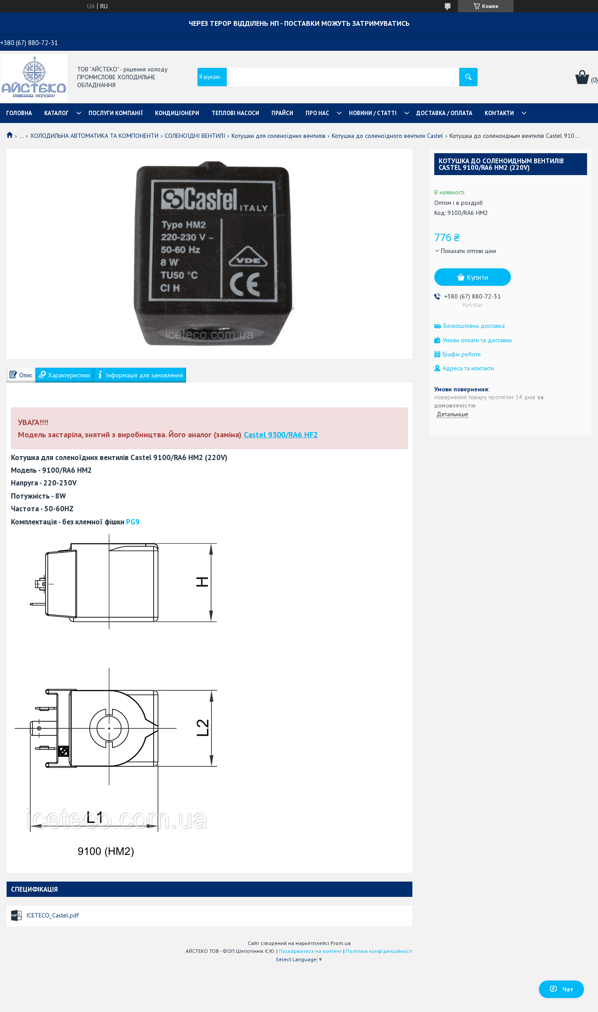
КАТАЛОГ (56, 113)
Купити (477, 277)
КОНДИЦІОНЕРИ (177, 113)
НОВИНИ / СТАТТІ (373, 113)
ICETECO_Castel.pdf (52, 915)
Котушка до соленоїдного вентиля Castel (387, 136)
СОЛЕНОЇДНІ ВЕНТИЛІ (195, 136)
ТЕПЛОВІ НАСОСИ (235, 113)
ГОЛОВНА (19, 113)
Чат (568, 989)
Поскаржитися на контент (310, 951)
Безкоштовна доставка (474, 326)
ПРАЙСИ (282, 113)
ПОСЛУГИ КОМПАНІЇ (115, 113)
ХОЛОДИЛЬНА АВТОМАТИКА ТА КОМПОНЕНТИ (94, 136)
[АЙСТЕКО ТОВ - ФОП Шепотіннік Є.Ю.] (33, 77)
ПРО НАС (317, 113)
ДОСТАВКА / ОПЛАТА (444, 113)
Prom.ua (341, 943)
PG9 (133, 522)
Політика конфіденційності (379, 951)
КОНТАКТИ (499, 113)
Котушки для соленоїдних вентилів (279, 136)
